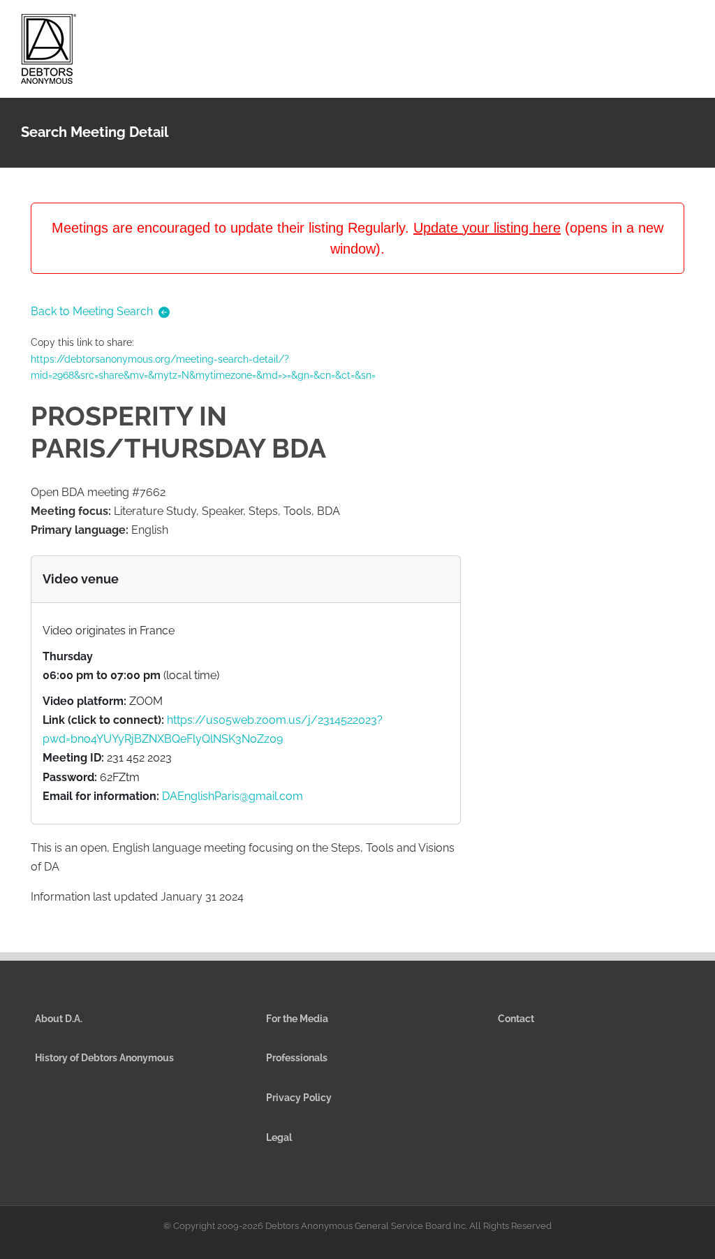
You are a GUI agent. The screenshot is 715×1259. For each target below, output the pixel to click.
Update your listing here (487, 227)
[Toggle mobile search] (663, 27)
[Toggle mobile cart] (638, 27)
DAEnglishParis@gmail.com (232, 796)
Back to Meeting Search (92, 311)
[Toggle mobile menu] (688, 27)
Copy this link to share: (203, 359)
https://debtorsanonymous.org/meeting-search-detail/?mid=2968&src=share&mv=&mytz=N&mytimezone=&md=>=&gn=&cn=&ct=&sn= (203, 367)
